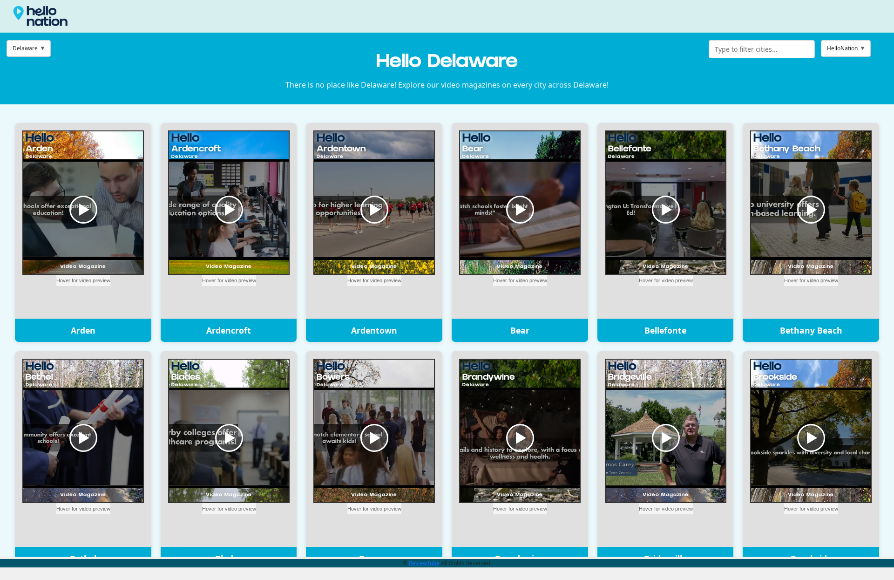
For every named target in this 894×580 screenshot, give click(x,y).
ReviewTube (424, 563)
